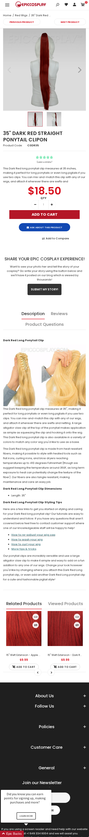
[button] (31, 834)
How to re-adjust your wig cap (33, 535)
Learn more (26, 815)
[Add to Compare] (35, 625)
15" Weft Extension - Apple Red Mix (27, 655)
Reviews (59, 314)
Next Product (70, 22)
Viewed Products (65, 604)
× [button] (49, 787)
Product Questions (44, 324)
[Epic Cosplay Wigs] (31, 4)
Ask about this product (46, 227)
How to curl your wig (26, 544)
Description (33, 314)
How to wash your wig (27, 539)
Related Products (24, 604)
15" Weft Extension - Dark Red (65, 655)
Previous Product (22, 22)
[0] (83, 5)
